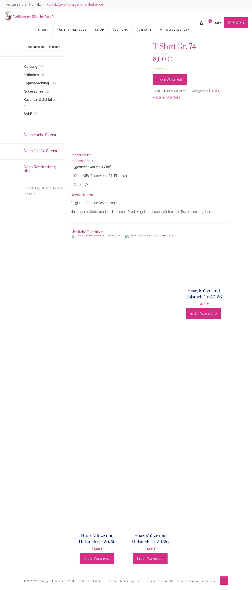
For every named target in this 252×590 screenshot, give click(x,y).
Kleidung (215, 91)
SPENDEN (236, 22)
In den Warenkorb (170, 79)
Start (26, 188)
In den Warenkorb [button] (97, 558)
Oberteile (173, 97)
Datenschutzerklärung (184, 581)
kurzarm (159, 97)
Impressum (208, 581)
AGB (141, 581)
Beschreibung (81, 155)
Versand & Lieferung (122, 581)
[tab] (150, 155)
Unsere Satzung (157, 581)
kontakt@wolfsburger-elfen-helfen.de (75, 4)
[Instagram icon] (243, 5)
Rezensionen (81, 161)
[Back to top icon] (224, 580)
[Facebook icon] (238, 5)
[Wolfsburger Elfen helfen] (29, 16)
